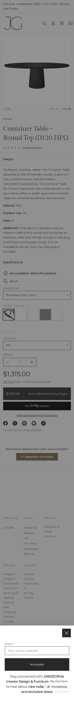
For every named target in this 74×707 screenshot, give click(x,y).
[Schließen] (66, 633)
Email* (9, 643)
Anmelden (37, 664)
